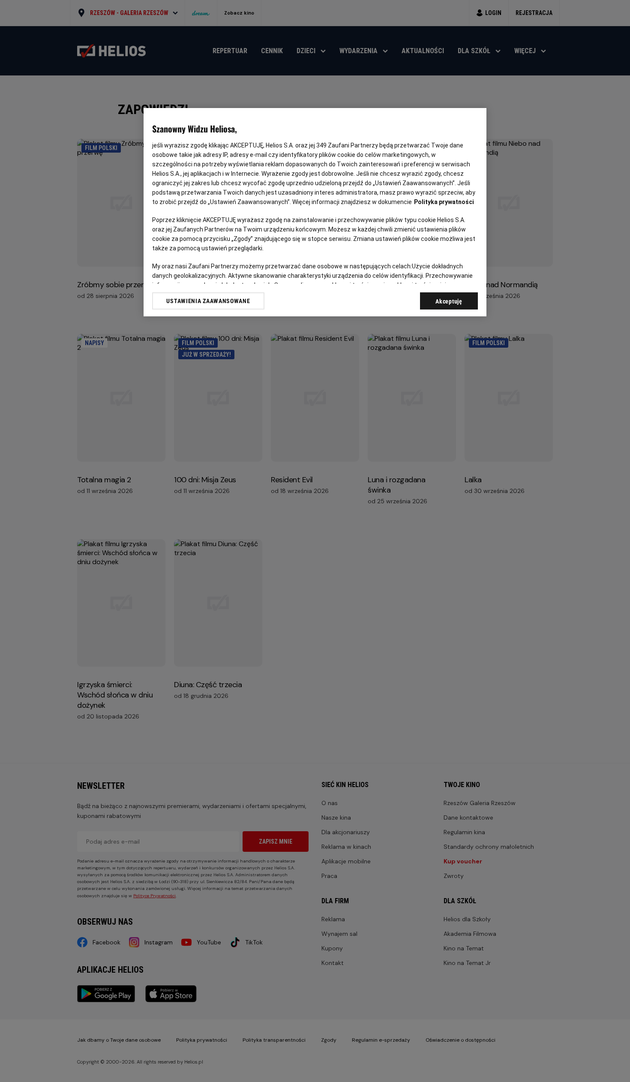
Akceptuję (448, 301)
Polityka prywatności (444, 201)
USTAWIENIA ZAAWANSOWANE (208, 301)
